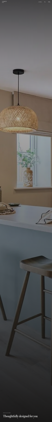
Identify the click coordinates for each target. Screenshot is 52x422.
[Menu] (49, 2)
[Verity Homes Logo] (4, 2)
